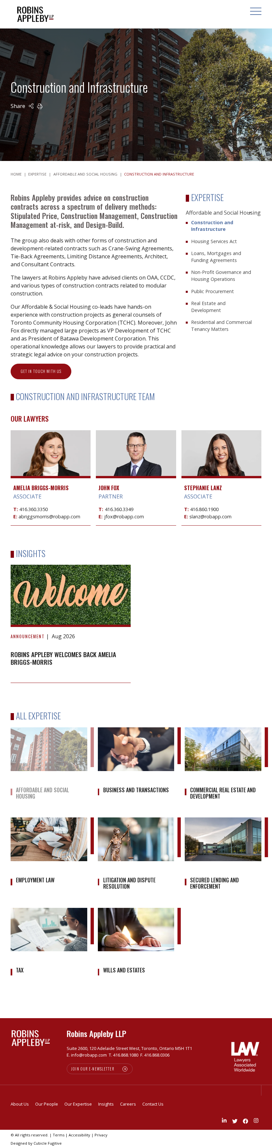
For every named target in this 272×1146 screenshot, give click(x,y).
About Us (20, 1104)
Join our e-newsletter (92, 1068)
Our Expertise (78, 1104)
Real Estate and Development (208, 306)
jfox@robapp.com (124, 516)
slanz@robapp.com (210, 516)
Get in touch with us (41, 371)
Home (16, 174)
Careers (128, 1104)
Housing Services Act (214, 241)
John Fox (109, 488)
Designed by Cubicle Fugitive (36, 1143)
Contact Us (153, 1104)
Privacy (101, 1134)
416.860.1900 (204, 509)
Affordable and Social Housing (85, 174)
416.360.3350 (33, 509)
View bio (51, 462)
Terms (58, 1134)
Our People (46, 1104)
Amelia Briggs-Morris (41, 488)
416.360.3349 (119, 509)
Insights (106, 1104)
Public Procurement (212, 291)
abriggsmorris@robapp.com (49, 516)
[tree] (223, 272)
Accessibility (79, 1134)
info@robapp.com (89, 1055)
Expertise (37, 174)
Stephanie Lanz (203, 488)
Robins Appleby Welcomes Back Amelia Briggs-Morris (63, 658)
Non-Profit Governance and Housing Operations (221, 275)
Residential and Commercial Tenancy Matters (221, 325)
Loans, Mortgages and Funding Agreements (216, 256)
